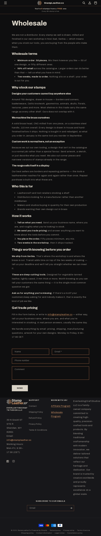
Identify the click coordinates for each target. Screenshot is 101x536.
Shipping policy (27, 533)
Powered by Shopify (39, 530)
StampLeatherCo (24, 530)
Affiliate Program (60, 406)
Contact (33, 406)
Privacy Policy (35, 424)
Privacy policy (68, 530)
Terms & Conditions (38, 430)
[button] (5, 3)
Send (20, 388)
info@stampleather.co (60, 314)
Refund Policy (35, 418)
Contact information (44, 533)
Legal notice (59, 533)
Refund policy (55, 530)
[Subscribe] (71, 508)
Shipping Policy (36, 412)
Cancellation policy (74, 533)
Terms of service (83, 530)
